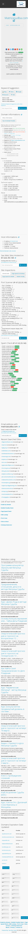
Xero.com (4, 462)
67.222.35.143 (14, 241)
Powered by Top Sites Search (9, 930)
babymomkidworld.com (7, 843)
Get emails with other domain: (8, 432)
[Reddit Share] (19, 49)
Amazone (5, 94)
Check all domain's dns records (8, 251)
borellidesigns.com (6, 847)
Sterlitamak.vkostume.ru (8, 453)
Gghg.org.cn (5, 447)
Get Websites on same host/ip (8, 262)
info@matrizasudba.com (8, 431)
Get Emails (23, 435)
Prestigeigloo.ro (6, 497)
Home (7, 25)
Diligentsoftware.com (7, 442)
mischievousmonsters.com (8, 837)
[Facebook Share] (6, 49)
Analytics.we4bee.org (7, 474)
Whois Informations (7, 118)
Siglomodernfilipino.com (8, 465)
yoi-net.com (4, 860)
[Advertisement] (14, 37)
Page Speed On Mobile (8, 276)
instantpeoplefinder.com (7, 857)
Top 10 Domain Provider (8, 120)
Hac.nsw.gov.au (6, 468)
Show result (23, 108)
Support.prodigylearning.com (9, 485)
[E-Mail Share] (22, 49)
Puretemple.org (6, 482)
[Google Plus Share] (9, 49)
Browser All (6, 867)
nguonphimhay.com (6, 853)
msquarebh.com (5, 840)
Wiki (13, 94)
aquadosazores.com (6, 833)
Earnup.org (4, 491)
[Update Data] (21, 114)
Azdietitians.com (6, 450)
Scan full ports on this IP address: (9, 335)
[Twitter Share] (11, 49)
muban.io (4, 863)
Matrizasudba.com (15, 25)
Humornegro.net (6, 456)
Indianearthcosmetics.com (8, 479)
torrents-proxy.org (6, 850)
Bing (5, 91)
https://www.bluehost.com (18, 140)
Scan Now (23, 265)
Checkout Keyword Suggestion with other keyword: (11, 104)
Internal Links (5, 273)
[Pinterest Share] (15, 49)
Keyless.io (4, 459)
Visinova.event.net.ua (7, 488)
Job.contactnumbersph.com (9, 477)
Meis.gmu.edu (5, 471)
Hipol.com (4, 445)
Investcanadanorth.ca (7, 494)
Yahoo (12, 91)
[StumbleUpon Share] (17, 49)
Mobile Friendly (20, 276)
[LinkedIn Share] (13, 49)
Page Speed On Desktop (18, 273)
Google (19, 91)
